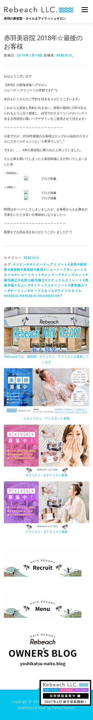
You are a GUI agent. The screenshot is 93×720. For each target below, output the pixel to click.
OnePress (26, 707)
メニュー (84, 9)
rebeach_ (65, 55)
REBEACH (31, 257)
